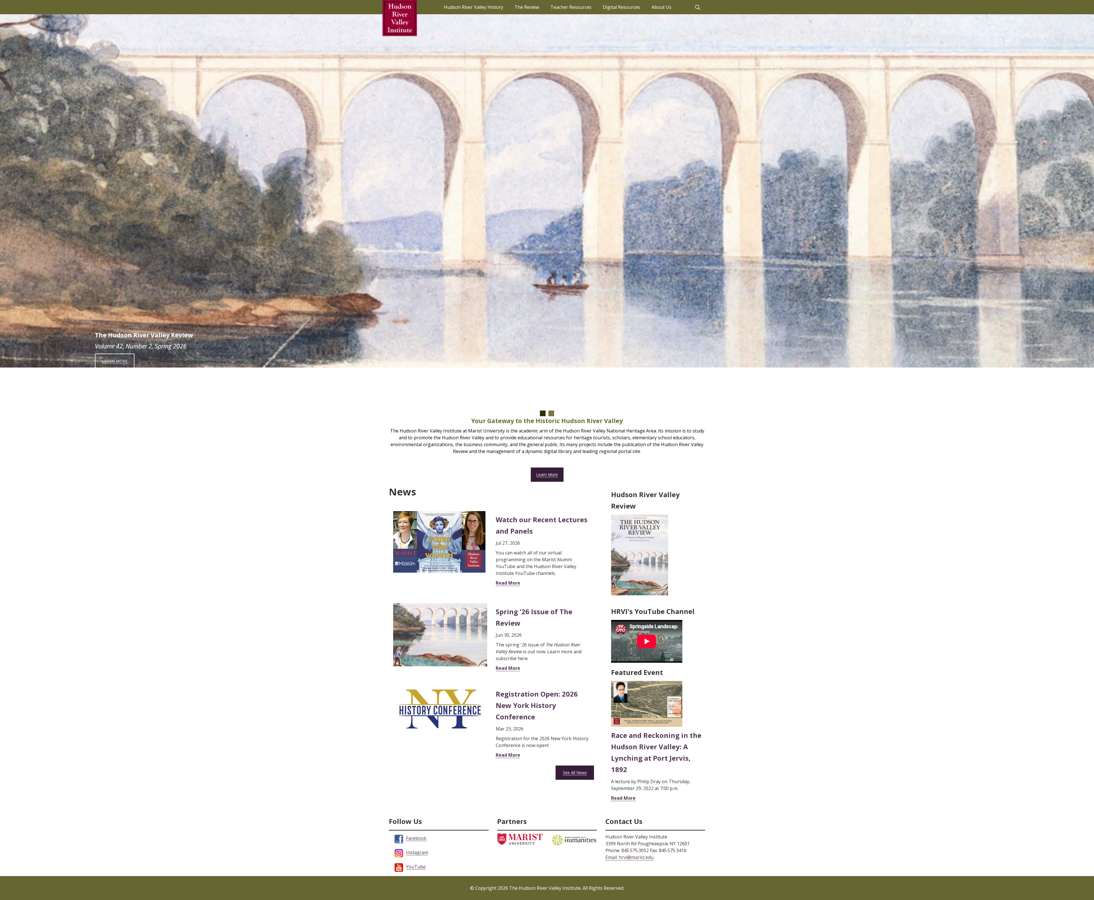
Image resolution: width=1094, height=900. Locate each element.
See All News (575, 772)
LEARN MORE (115, 361)
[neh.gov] (574, 839)
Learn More (547, 474)
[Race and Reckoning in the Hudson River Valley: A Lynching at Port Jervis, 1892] (646, 703)
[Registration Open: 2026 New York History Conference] (440, 708)
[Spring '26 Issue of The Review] (440, 634)
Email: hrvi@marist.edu (629, 857)
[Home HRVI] (400, 18)
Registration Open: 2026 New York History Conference (537, 705)
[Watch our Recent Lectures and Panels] (439, 541)
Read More (508, 583)
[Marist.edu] (520, 839)
